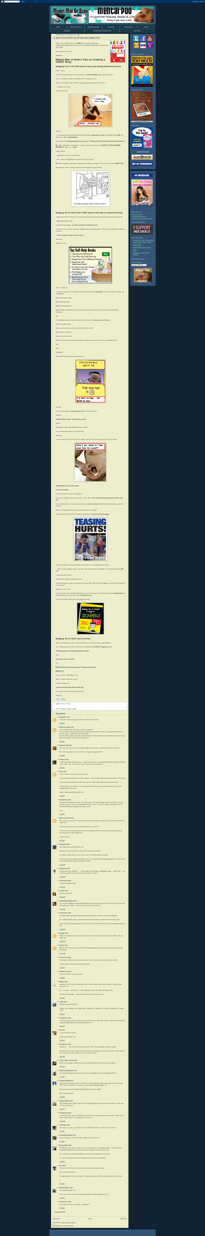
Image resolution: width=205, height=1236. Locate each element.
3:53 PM (62, 998)
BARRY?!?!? (60, 671)
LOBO (61, 1002)
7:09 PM (62, 1066)
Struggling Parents (65, 1135)
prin (60, 1165)
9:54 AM (62, 1208)
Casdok (61, 890)
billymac (62, 759)
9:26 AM (62, 768)
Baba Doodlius (64, 1187)
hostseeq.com (138, 214)
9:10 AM (62, 741)
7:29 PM (62, 1097)
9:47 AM (62, 840)
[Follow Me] (136, 41)
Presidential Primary (78, 651)
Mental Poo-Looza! (75, 27)
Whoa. (135, 250)
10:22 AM (62, 877)
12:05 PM (62, 941)
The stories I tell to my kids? (65, 659)
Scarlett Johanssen (85, 83)
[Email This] (57, 699)
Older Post (123, 1218)
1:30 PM (62, 968)
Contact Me (111, 27)
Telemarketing (63, 651)
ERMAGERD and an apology (142, 247)
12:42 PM (62, 953)
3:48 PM (62, 1161)
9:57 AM (62, 1141)
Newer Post (56, 1218)
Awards (146, 27)
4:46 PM (62, 1014)
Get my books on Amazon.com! (102, 31)
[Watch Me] (149, 41)
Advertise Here (128, 27)
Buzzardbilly (63, 1145)
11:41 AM (62, 909)
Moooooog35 (63, 745)
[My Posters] (143, 48)
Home (58, 27)
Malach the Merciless (66, 1070)
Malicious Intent (64, 727)
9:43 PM (62, 1109)
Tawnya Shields (64, 1080)
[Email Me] (149, 48)
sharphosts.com (136, 218)
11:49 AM (62, 929)
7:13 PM (62, 1077)
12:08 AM (62, 1121)
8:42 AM (62, 723)
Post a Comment (60, 1212)
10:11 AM (62, 865)
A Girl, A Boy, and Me (66, 1060)
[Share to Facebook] (63, 699)
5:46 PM (62, 1198)
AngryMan (62, 1125)
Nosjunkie (62, 717)
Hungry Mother (64, 1101)
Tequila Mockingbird (66, 901)
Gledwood (62, 868)
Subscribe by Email (143, 151)
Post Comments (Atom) (68, 1222)
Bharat (61, 981)
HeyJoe (61, 933)
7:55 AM (62, 1131)
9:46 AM (62, 814)
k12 (132, 214)
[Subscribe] (136, 48)
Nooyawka (62, 844)
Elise (61, 771)
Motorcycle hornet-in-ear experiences (68, 667)
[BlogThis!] (59, 699)
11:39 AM (62, 897)
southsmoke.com (147, 218)
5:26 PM (62, 1040)
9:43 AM (62, 1184)
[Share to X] (61, 699)
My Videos (137, 31)
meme (74, 708)
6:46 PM (62, 1056)
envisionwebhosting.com (139, 216)
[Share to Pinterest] (65, 699)
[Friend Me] (143, 41)
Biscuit (61, 945)
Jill (60, 1030)
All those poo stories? (88, 667)
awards (69, 708)
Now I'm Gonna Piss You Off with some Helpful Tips (78, 38)
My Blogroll (67, 31)
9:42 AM (62, 796)
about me (63, 708)
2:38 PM (62, 978)
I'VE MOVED (137, 245)
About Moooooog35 (93, 27)
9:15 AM (62, 755)
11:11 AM (62, 887)
